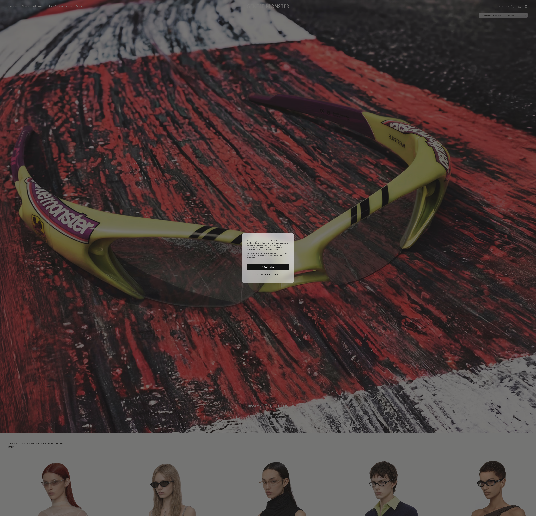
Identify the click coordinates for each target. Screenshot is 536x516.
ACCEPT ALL (268, 267)
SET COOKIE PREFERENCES (268, 275)
